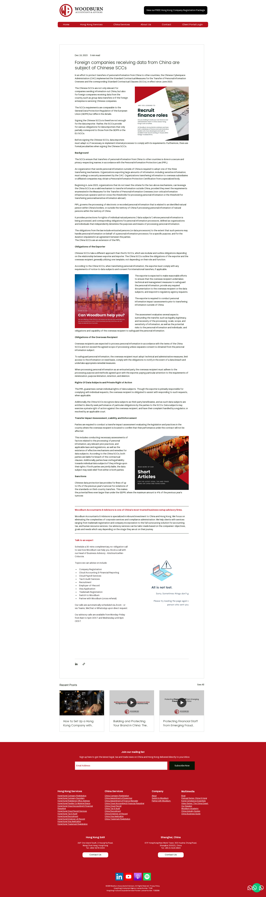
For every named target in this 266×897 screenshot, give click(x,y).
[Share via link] (83, 664)
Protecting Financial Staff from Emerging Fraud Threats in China (180, 723)
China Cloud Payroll (113, 806)
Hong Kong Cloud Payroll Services (72, 811)
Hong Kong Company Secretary (71, 798)
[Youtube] (128, 877)
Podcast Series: (188, 798)
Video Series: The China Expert (194, 803)
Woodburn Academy (189, 809)
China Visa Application (114, 816)
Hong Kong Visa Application (69, 821)
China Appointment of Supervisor (118, 798)
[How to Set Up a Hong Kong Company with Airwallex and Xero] (82, 702)
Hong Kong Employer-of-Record (71, 819)
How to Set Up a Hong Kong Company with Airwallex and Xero (78, 723)
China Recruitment (113, 811)
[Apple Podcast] (138, 877)
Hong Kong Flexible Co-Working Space (74, 803)
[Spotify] (147, 877)
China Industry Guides (190, 811)
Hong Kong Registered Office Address (74, 801)
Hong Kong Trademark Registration (73, 824)
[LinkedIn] (119, 877)
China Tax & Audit (112, 809)
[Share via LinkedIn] (76, 664)
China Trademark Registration (117, 819)
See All (200, 684)
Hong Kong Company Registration (72, 796)
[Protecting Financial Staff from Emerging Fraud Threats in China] (181, 702)
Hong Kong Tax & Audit (67, 814)
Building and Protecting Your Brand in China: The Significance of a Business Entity (130, 723)
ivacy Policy (155, 886)
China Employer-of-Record (116, 814)
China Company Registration (117, 796)
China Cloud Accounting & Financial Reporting (124, 803)
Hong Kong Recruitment (68, 816)
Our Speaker (186, 806)
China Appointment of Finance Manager (121, 801)
